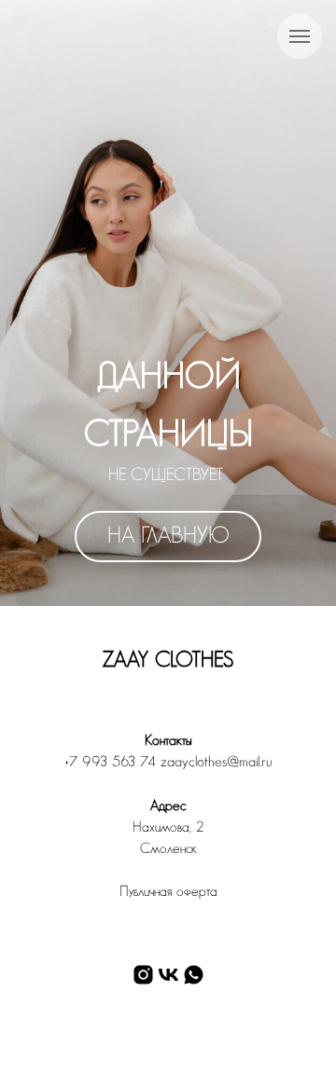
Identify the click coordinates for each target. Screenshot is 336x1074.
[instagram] (143, 974)
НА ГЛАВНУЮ (168, 536)
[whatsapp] (193, 974)
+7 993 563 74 (110, 762)
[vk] (168, 974)
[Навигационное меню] (299, 36)
